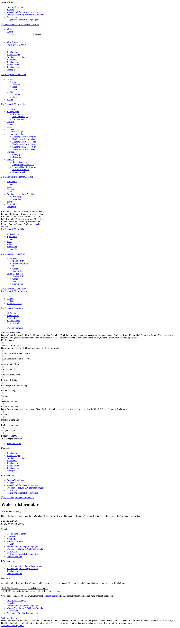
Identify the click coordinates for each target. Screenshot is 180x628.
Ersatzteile (11, 207)
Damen (10, 92)
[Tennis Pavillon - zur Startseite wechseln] (20, 24)
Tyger (9, 202)
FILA (14, 82)
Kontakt (10, 9)
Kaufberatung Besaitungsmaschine (22, 568)
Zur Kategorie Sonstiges (12, 308)
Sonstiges (11, 470)
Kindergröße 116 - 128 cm (24, 144)
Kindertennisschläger (16, 134)
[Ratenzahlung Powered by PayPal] (17, 497)
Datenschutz (12, 17)
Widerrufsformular (15, 541)
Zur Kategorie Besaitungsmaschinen (17, 177)
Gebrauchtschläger (15, 131)
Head (14, 87)
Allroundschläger (20, 116)
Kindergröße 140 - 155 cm (24, 149)
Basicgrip (16, 157)
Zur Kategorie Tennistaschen (14, 291)
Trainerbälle (12, 246)
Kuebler (10, 129)
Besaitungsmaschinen (16, 458)
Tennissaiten (12, 463)
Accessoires (12, 318)
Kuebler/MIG (18, 261)
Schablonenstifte (19, 172)
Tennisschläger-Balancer (23, 164)
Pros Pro (10, 121)
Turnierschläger (19, 119)
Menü (9, 29)
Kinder (10, 99)
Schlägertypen (13, 111)
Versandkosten (50, 596)
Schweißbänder (14, 323)
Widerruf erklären (14, 556)
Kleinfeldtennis (13, 320)
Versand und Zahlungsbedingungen (22, 12)
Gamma (10, 189)
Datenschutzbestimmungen (20, 591)
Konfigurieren (18, 625)
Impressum (11, 536)
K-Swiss (16, 84)
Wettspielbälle (13, 234)
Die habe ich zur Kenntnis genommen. (33, 591)
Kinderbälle (12, 249)
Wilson (10, 244)
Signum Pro (12, 204)
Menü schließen (14, 443)
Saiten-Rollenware (15, 274)
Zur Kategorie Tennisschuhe (13, 74)
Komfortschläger (19, 114)
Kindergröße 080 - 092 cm (24, 137)
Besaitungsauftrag (20, 263)
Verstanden (6, 625)
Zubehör (10, 159)
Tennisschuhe (13, 453)
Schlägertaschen (14, 301)
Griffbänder (12, 152)
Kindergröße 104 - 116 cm (24, 142)
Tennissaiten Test (14, 571)
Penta (9, 191)
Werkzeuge (17, 197)
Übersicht (11, 109)
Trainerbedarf (13, 315)
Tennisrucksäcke (14, 303)
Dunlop (10, 124)
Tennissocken (13, 465)
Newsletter (11, 539)
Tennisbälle (12, 460)
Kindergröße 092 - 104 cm (24, 139)
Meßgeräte (11, 313)
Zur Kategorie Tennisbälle (12, 229)
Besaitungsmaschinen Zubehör (20, 194)
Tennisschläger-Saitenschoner (25, 167)
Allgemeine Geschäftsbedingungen (22, 19)
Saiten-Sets (12, 258)
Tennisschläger (13, 455)
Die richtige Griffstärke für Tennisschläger (25, 566)
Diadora (16, 89)
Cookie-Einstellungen (16, 7)
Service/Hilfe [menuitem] (22, 11)
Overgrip (16, 154)
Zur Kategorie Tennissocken (13, 288)
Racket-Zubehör (19, 162)
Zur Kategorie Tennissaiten (13, 254)
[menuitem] (93, 7)
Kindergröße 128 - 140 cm (24, 147)
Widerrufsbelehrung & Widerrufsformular (25, 14)
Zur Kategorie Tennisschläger (14, 104)
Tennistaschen (13, 468)
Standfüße (16, 199)
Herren (10, 79)
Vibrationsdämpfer (20, 169)
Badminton (12, 181)
